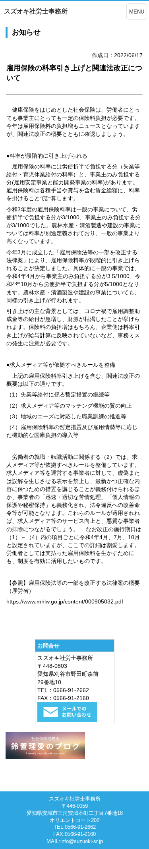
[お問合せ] (67, 720)
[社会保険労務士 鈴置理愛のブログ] (45, 757)
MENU (136, 12)
